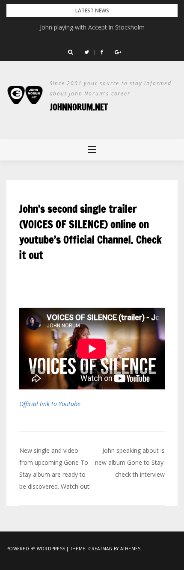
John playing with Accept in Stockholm (92, 27)
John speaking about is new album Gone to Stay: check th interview (130, 462)
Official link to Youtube (49, 404)
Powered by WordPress (35, 549)
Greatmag (100, 549)
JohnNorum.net (79, 107)
